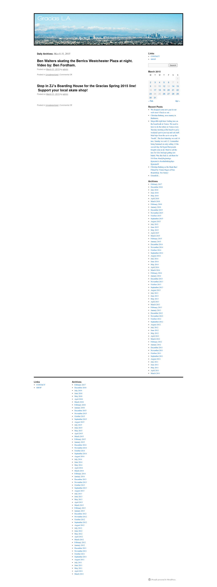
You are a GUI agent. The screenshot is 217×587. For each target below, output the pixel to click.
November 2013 (157, 281)
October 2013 (156, 284)
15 (177, 86)
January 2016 (156, 207)
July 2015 (154, 224)
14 (173, 86)
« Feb (150, 101)
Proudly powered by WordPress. (163, 579)
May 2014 (155, 264)
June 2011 (155, 364)
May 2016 (155, 195)
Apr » (177, 101)
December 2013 (157, 278)
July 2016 (154, 190)
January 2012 (156, 344)
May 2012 (155, 333)
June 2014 (155, 261)
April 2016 (155, 198)
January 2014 (156, 275)
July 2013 (154, 293)
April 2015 (155, 232)
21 (173, 90)
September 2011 (157, 356)
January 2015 (156, 241)
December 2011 (157, 347)
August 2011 (156, 359)
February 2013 (156, 307)
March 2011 (155, 373)
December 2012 (157, 313)
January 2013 (156, 310)
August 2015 (156, 221)
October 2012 (156, 318)
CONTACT (155, 56)
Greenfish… (155, 175)
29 (177, 93)
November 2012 (157, 316)
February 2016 (156, 204)
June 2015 (155, 227)
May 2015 (155, 230)
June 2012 (155, 330)
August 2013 (156, 290)
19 (164, 90)
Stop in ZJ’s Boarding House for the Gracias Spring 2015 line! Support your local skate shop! (86, 87)
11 (160, 86)
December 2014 (157, 244)
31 (155, 97)
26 (164, 93)
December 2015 (157, 210)
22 (177, 90)
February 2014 (156, 273)
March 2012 (155, 339)
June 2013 (155, 296)
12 (164, 86)
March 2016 (155, 201)
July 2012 (154, 327)
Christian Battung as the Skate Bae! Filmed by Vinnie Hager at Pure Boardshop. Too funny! (164, 170)
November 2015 (157, 212)
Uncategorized (52, 74)
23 (150, 93)
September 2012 (157, 321)
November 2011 (157, 350)
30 (150, 97)
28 (173, 93)
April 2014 (155, 267)
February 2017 (156, 184)
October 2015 (156, 215)
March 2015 (155, 235)
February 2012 (156, 341)
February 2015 (156, 238)
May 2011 (155, 367)
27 (168, 93)
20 (168, 90)
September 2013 (157, 287)
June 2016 (155, 192)
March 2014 (155, 270)
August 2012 (156, 324)
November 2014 (157, 247)
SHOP (153, 59)
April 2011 (155, 370)
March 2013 (155, 304)
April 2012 (155, 336)
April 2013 (155, 301)
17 (155, 90)
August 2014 (156, 255)
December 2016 (157, 187)
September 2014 (157, 253)
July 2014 (154, 258)
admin (65, 69)
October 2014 (156, 250)
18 (160, 90)
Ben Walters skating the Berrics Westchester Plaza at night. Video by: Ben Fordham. (85, 62)
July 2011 (154, 361)
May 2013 (155, 298)
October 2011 (156, 353)
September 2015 (157, 218)
